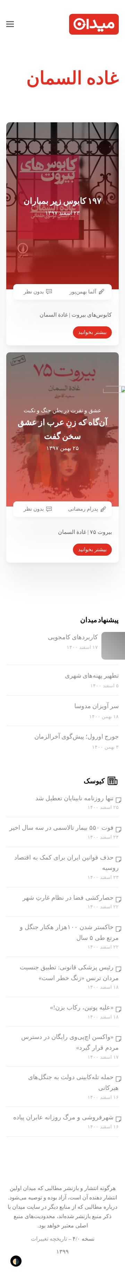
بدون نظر (34, 291)
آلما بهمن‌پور (82, 291)
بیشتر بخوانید (92, 332)
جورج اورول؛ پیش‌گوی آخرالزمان (76, 736)
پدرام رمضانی (83, 509)
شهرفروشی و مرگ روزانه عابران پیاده (63, 1117)
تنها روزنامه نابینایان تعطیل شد (74, 798)
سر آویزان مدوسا (96, 706)
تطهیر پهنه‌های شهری (92, 675)
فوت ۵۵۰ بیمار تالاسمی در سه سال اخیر (61, 827)
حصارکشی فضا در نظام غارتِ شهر (68, 897)
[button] (10, 24)
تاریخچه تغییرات (49, 1239)
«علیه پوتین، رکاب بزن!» (82, 1007)
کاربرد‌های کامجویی (73, 637)
